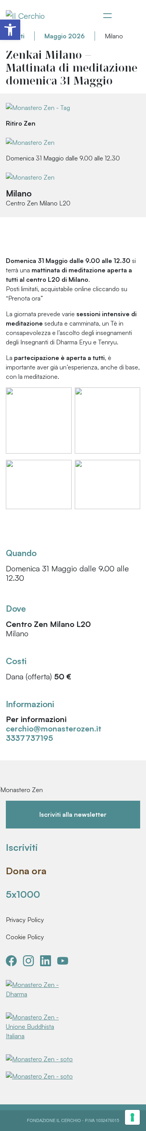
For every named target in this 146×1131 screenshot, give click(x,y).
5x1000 (23, 894)
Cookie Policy (25, 937)
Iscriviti (22, 847)
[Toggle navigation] (107, 15)
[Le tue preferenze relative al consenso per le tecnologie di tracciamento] (132, 1117)
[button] (10, 30)
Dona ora (26, 871)
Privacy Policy (25, 920)
